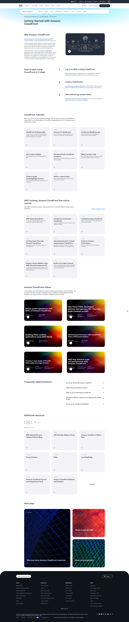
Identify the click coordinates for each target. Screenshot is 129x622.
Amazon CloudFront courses (98, 208)
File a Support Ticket (95, 588)
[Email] (112, 614)
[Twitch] (105, 614)
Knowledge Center (94, 593)
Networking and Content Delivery (31, 16)
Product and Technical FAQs (47, 598)
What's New (19, 598)
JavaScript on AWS (70, 601)
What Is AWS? (19, 585)
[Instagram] (103, 614)
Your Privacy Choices (32, 617)
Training (43, 588)
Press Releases (19, 603)
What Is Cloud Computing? (22, 588)
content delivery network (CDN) (43, 39)
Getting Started (44, 585)
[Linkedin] (101, 614)
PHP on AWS (69, 598)
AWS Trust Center (45, 590)
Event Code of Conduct (95, 603)
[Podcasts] (110, 614)
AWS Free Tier (68, 73)
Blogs (17, 601)
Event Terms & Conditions (96, 606)
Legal (91, 601)
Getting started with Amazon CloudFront (77, 98)
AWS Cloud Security (21, 595)
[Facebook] (99, 614)
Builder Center (69, 585)
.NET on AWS (69, 590)
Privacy (17, 617)
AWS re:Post (93, 590)
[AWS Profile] (109, 2)
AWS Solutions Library (46, 593)
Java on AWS (69, 595)
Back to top (63, 608)
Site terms (23, 617)
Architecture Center (45, 595)
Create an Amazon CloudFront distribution (75, 86)
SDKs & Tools (69, 588)
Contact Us (92, 585)
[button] (34, 6)
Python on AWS (69, 593)
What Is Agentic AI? (20, 590)
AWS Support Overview (95, 595)
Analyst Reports (44, 601)
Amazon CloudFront (44, 16)
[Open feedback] (127, 311)
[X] (97, 614)
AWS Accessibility (94, 598)
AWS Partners (44, 603)
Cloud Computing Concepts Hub (23, 593)
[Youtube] (108, 614)
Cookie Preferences (45, 617)
